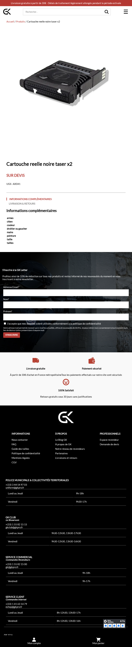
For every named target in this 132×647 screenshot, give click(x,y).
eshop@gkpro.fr (14, 606)
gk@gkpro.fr (12, 567)
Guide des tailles (20, 448)
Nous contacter (20, 439)
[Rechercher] (106, 12)
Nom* (6, 299)
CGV (14, 462)
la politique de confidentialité (85, 323)
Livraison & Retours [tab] (22, 203)
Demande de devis (109, 444)
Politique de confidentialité (26, 453)
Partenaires (61, 453)
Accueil (10, 21)
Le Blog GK (61, 439)
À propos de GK (63, 444)
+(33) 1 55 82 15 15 (16, 524)
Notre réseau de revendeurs (70, 448)
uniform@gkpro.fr (15, 487)
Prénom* (7, 311)
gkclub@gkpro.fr (14, 527)
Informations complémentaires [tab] (30, 199)
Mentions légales (21, 457)
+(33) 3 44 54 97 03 (16, 484)
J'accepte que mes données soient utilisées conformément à (53, 323)
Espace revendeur (109, 439)
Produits (20, 21)
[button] (125, 12)
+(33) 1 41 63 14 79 (16, 603)
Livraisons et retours (66, 457)
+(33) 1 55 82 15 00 (16, 564)
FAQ (14, 444)
